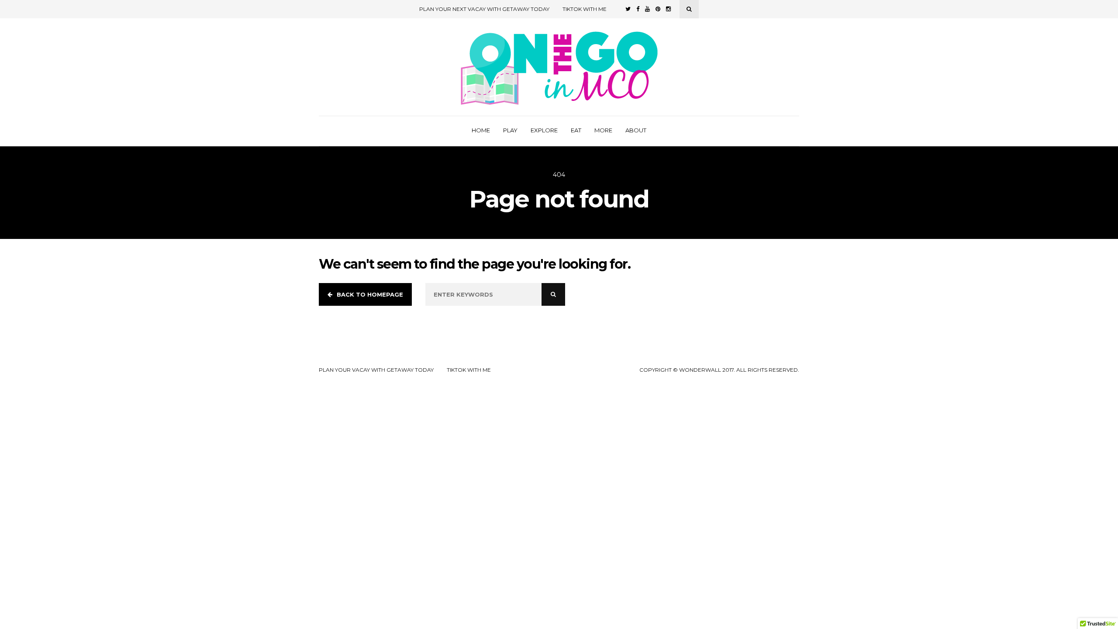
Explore (544, 130)
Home (481, 130)
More (603, 130)
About (635, 130)
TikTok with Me (584, 9)
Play (510, 130)
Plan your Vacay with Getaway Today (376, 370)
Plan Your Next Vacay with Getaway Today (484, 9)
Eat (576, 130)
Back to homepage (370, 294)
